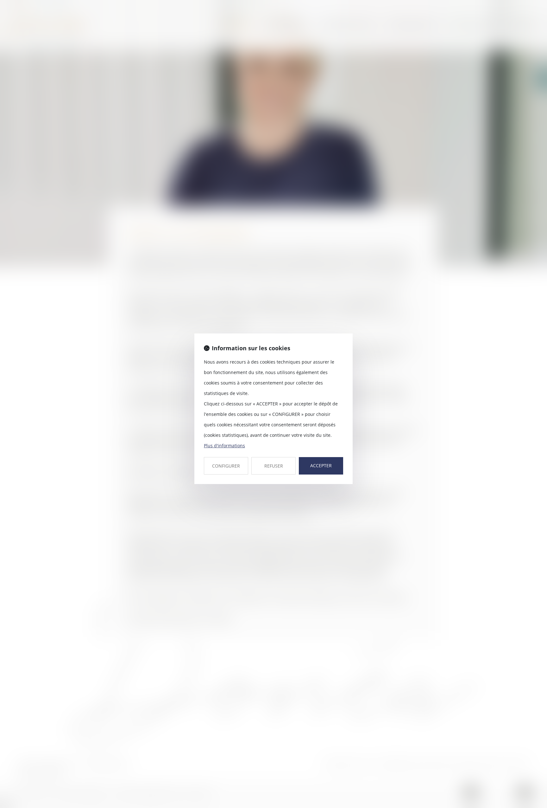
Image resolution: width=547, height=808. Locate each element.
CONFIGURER (226, 466)
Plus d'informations (224, 446)
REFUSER (273, 466)
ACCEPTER (321, 465)
